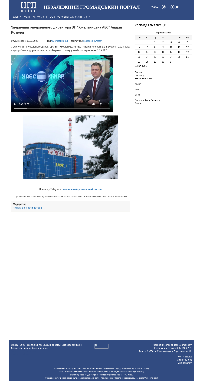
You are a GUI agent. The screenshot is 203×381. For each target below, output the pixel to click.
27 (139, 62)
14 (147, 52)
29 (155, 62)
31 (171, 62)
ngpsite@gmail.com (182, 345)
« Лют (138, 66)
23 (163, 57)
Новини (27, 17)
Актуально (39, 17)
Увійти (154, 7)
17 (171, 52)
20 (139, 57)
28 (147, 62)
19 (187, 52)
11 (179, 47)
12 (187, 47)
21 (147, 57)
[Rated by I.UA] (101, 346)
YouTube (187, 360)
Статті (78, 17)
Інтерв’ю (51, 17)
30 (163, 62)
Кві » (144, 66)
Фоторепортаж (65, 17)
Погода (138, 72)
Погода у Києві (142, 100)
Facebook (88, 41)
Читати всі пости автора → (29, 207)
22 (155, 57)
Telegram (187, 363)
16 (163, 52)
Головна (16, 17)
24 (171, 57)
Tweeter (98, 41)
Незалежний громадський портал (43, 345)
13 (139, 52)
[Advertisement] (70, 247)
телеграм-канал (59, 41)
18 (179, 52)
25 (179, 57)
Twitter (188, 356)
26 (187, 57)
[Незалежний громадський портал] (28, 7)
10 (171, 47)
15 (155, 52)
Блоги (86, 17)
